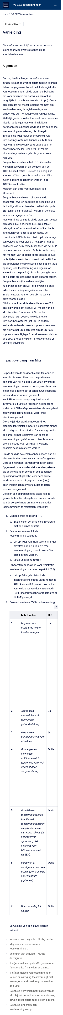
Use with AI (13, 24)
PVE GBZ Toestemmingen (26, 4)
